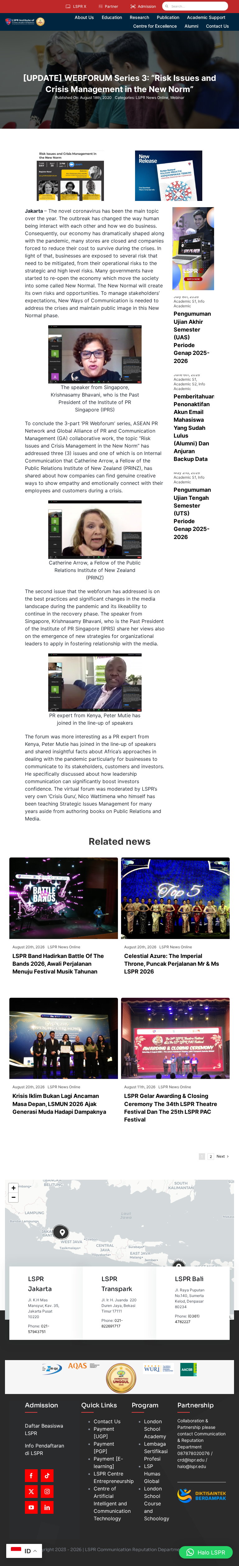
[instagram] (47, 1491)
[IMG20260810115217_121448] (63, 1000)
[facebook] (31, 1475)
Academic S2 (185, 384)
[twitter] (31, 1491)
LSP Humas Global (152, 1473)
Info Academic (189, 303)
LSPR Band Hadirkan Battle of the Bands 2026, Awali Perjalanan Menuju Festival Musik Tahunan (58, 964)
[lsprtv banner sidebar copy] (193, 210)
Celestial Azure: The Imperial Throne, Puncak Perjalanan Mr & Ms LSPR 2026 (171, 964)
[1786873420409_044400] (175, 860)
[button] (62, 1233)
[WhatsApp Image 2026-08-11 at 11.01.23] (175, 1000)
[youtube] (31, 1507)
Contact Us (107, 1421)
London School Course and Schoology (156, 1503)
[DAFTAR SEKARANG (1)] (24, 19)
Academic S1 (185, 301)
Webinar (177, 97)
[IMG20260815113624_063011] (63, 860)
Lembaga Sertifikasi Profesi (156, 1451)
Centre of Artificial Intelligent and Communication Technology (112, 1503)
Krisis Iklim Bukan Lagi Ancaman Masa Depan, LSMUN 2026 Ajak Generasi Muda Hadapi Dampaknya (59, 1104)
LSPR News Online (152, 97)
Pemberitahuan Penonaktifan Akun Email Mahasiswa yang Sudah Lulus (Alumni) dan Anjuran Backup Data (194, 427)
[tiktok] (47, 1475)
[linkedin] (47, 1507)
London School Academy (155, 1428)
